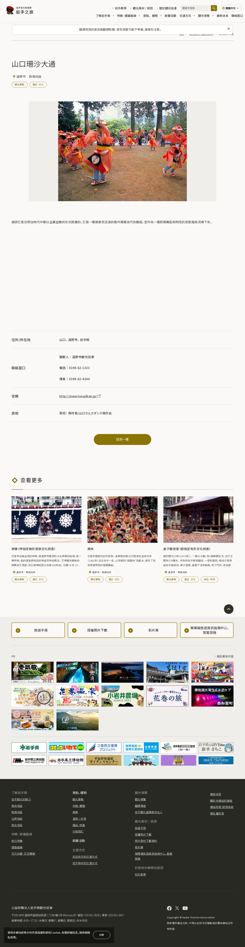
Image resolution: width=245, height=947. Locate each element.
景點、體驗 (150, 16)
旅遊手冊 (140, 828)
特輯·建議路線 (126, 16)
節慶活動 (170, 16)
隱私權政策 (217, 813)
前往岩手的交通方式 (85, 857)
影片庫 (139, 847)
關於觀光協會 (168, 8)
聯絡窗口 (237, 16)
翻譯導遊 (140, 806)
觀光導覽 (204, 16)
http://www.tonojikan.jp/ (78, 396)
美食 (75, 812)
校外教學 (121, 8)
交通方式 (185, 16)
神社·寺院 (209, 579)
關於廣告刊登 (225, 656)
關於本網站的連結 (221, 801)
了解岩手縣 (103, 16)
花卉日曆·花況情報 (23, 853)
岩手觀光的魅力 (21, 799)
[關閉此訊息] (229, 29)
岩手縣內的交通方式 (85, 863)
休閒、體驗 (79, 806)
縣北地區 (17, 825)
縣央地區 (17, 806)
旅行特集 (17, 841)
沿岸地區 (17, 818)
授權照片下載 (143, 834)
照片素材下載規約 (146, 841)
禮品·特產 (79, 825)
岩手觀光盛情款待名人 (149, 812)
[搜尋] (214, 8)
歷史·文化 (38, 84)
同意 (101, 934)
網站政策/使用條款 (222, 807)
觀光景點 (19, 84)
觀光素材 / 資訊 (143, 8)
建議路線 (17, 847)
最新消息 (222, 16)
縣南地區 (17, 812)
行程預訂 (78, 831)
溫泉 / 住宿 (79, 818)
